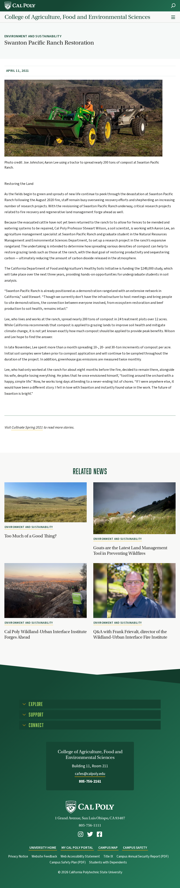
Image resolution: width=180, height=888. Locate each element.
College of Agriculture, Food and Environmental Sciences (77, 17)
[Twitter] (90, 834)
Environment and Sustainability (29, 527)
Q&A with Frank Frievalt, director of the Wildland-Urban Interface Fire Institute (130, 634)
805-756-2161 (90, 781)
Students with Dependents (108, 862)
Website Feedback (44, 856)
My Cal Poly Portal (77, 847)
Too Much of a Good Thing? (30, 536)
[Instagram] (80, 834)
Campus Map (108, 847)
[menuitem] (80, 834)
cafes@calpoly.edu (90, 773)
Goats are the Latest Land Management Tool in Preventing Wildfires (130, 550)
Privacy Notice (18, 856)
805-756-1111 (90, 825)
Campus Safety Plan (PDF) (68, 862)
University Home (42, 847)
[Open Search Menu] (173, 6)
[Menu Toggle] (173, 17)
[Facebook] (99, 834)
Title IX (108, 856)
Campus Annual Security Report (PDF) (143, 856)
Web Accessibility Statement (80, 856)
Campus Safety (135, 847)
